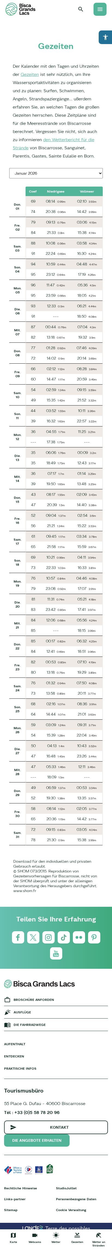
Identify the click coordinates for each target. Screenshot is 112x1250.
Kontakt (59, 1127)
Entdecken (14, 1056)
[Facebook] (18, 937)
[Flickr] (79, 937)
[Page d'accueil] (20, 9)
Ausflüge (22, 1012)
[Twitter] (33, 937)
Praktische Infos (20, 1068)
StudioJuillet (66, 1188)
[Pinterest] (94, 937)
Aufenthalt (14, 1044)
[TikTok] (64, 937)
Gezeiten (30, 74)
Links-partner (15, 1199)
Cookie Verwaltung (71, 1210)
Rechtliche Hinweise (20, 1188)
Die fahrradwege (30, 1025)
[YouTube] (56, 953)
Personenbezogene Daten (76, 1199)
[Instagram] (48, 937)
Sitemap (10, 1210)
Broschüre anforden (34, 1000)
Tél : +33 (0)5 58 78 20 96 (32, 1112)
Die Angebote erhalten (36, 1140)
